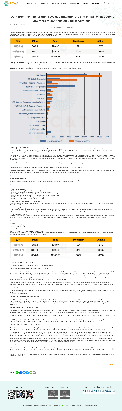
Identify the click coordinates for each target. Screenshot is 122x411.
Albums (85, 3)
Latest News (32, 3)
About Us (44, 3)
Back (111, 364)
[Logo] (11, 3)
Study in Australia (59, 3)
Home (53, 27)
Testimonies (74, 3)
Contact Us (95, 3)
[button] (105, 3)
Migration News (69, 27)
